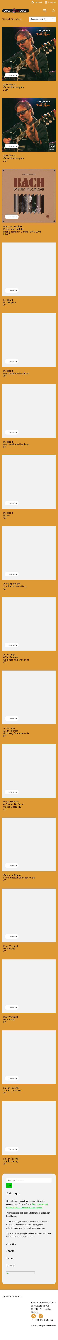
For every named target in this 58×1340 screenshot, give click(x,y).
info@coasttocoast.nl (47, 1325)
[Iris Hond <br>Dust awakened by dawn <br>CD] (29, 340)
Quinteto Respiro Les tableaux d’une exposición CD (19, 878)
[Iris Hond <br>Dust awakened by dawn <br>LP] (29, 411)
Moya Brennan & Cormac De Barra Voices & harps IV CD (13, 805)
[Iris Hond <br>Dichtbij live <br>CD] (29, 269)
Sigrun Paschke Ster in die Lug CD (11, 1162)
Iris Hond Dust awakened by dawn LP (16, 445)
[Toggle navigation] (44, 11)
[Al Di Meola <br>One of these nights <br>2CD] (29, 54)
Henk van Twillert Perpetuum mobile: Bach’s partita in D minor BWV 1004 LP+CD (22, 230)
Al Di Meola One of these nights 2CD (13, 87)
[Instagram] (41, 1316)
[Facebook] (33, 1316)
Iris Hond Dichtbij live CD (9, 303)
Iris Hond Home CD (8, 516)
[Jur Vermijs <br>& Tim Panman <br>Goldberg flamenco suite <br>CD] (29, 624)
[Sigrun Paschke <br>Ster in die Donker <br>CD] (29, 1057)
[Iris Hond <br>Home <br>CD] (29, 482)
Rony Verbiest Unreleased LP (10, 1020)
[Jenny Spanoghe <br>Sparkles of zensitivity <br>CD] (29, 553)
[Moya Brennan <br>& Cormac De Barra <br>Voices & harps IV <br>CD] (29, 771)
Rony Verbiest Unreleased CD (10, 949)
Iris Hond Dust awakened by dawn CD (16, 374)
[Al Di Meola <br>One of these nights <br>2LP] (29, 125)
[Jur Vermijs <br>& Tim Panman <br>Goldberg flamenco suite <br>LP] (29, 697)
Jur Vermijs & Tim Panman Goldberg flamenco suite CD (16, 659)
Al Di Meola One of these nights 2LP (13, 158)
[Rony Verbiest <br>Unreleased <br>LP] (29, 986)
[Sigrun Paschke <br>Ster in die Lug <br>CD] (29, 1128)
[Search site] (53, 10)
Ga (9, 1185)
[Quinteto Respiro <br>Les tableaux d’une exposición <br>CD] (29, 844)
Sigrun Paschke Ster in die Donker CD (12, 1091)
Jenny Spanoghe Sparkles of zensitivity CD (15, 586)
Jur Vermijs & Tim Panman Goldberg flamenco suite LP (16, 732)
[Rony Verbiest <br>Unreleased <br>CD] (29, 915)
